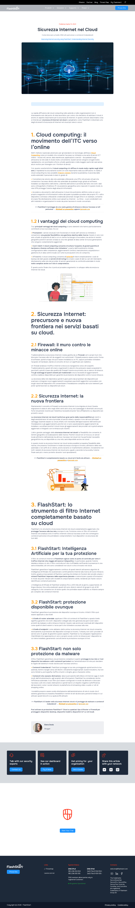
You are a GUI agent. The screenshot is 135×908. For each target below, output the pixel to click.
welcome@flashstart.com (119, 869)
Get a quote (78, 769)
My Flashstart (116, 2)
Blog (96, 2)
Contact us (16, 769)
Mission (82, 2)
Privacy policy (110, 905)
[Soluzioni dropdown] (65, 8)
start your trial (67, 831)
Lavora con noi (49, 873)
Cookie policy (123, 905)
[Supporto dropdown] (78, 8)
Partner (90, 2)
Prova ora (122, 8)
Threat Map (104, 2)
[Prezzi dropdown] (88, 8)
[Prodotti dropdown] (53, 8)
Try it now (47, 769)
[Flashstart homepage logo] (13, 8)
